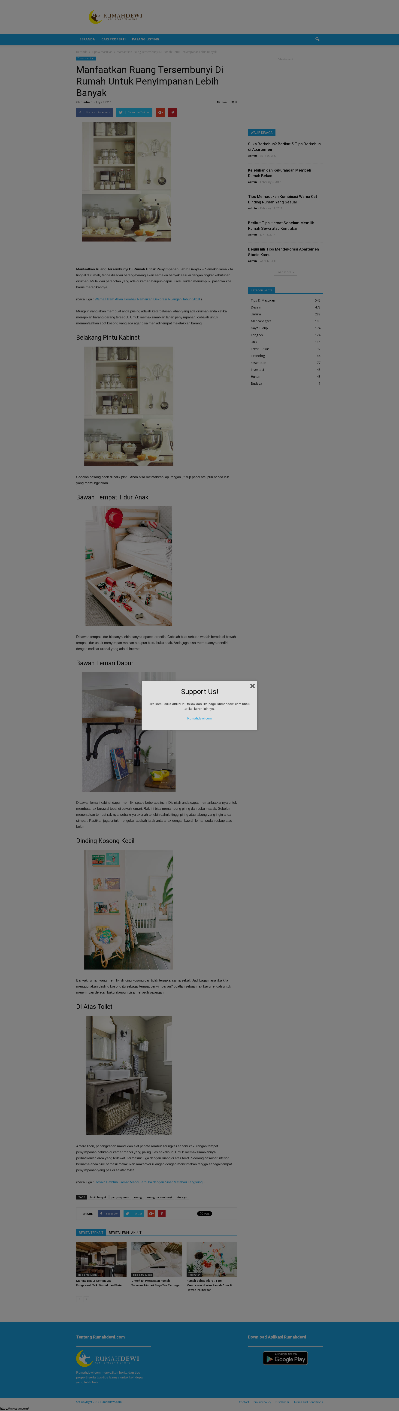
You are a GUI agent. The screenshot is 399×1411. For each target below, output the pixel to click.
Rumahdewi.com (199, 718)
